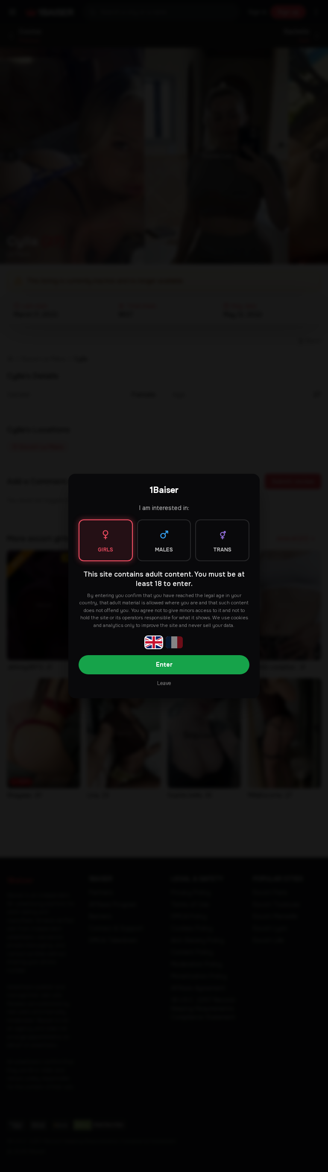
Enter (164, 664)
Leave (164, 683)
